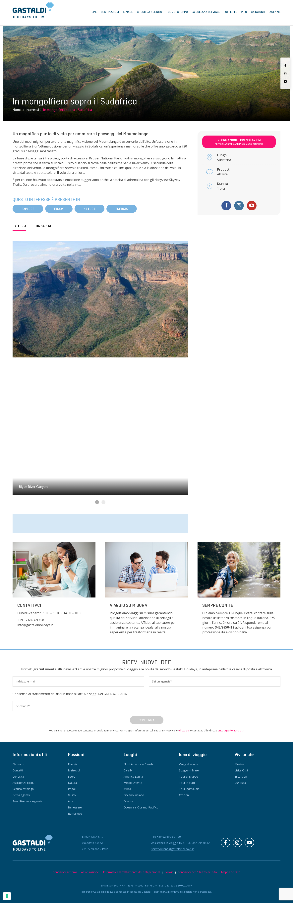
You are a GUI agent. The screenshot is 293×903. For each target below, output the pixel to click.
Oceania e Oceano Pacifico (141, 807)
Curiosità (18, 776)
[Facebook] (285, 65)
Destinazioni (110, 12)
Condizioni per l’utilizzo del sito (197, 872)
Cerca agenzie (22, 795)
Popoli (72, 789)
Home (93, 12)
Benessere (75, 807)
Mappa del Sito (230, 872)
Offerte (231, 12)
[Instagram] (285, 73)
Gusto (72, 795)
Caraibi (128, 770)
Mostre (239, 764)
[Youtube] (285, 81)
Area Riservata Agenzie (27, 801)
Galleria (19, 226)
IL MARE (128, 12)
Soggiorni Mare (189, 770)
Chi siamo (19, 764)
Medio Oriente (133, 783)
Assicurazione (90, 872)
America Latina (133, 776)
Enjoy (59, 209)
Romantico (75, 813)
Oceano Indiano (134, 795)
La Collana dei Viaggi (206, 12)
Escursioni (241, 776)
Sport (71, 776)
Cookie (168, 872)
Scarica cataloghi (23, 789)
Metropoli (74, 770)
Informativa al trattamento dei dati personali (131, 872)
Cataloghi (258, 12)
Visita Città (241, 770)
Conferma (146, 720)
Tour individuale (189, 789)
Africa (127, 789)
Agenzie (274, 12)
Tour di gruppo (188, 776)
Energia (121, 209)
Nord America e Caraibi (138, 764)
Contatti (18, 770)
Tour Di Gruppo (177, 12)
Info (244, 12)
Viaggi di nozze (188, 764)
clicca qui (184, 730)
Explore (28, 209)
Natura (89, 209)
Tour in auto (187, 783)
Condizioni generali (65, 872)
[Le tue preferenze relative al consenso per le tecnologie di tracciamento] (7, 896)
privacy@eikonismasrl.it (231, 730)
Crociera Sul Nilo (149, 12)
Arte (70, 801)
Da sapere (44, 226)
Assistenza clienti (23, 783)
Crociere (184, 795)
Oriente (128, 801)
